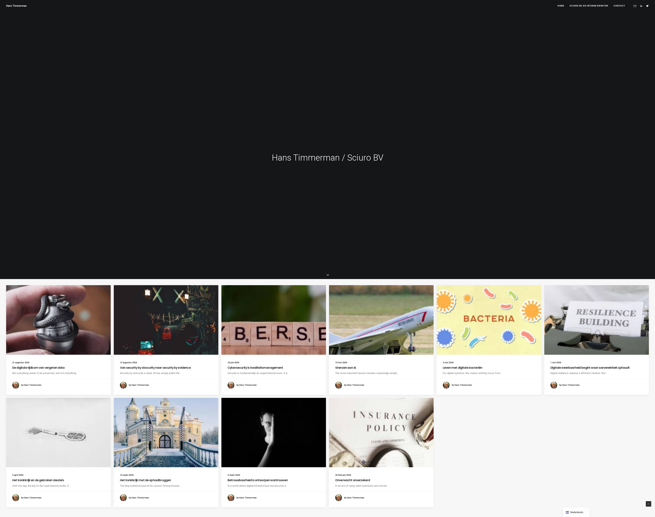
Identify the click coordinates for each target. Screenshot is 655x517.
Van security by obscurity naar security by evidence (155, 368)
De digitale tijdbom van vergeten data (38, 368)
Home (560, 5)
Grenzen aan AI (345, 368)
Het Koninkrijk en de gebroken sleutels (38, 480)
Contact (619, 5)
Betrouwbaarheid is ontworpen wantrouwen (258, 480)
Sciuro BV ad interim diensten (589, 5)
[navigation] (576, 512)
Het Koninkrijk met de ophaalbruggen (145, 480)
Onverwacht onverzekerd (352, 480)
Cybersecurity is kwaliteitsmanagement (255, 368)
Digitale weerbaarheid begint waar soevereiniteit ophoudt (590, 368)
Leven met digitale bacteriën (462, 368)
